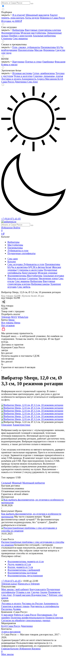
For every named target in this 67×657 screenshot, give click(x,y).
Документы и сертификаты (44, 606)
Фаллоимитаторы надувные (22, 572)
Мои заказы (7, 654)
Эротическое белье (11, 70)
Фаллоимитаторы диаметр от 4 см (25, 561)
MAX (14, 317)
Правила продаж (54, 617)
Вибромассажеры (40, 284)
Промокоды (54, 592)
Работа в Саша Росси (25, 614)
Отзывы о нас (23, 592)
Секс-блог (32, 81)
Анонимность (29, 79)
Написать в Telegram (29, 583)
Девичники (20, 81)
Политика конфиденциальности (28, 617)
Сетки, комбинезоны (44, 73)
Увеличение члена (48, 278)
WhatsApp (23, 317)
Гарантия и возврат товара (15, 606)
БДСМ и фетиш (36, 267)
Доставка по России (32, 603)
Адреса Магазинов (47, 79)
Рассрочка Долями (11, 609)
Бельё (48, 267)
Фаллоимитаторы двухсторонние (25, 575)
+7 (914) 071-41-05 (11, 218)
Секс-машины (20, 38)
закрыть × (6, 15)
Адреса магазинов (11, 631)
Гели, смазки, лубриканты (26, 47)
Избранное (7, 227)
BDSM (4, 59)
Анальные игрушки (53, 275)
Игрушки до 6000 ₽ (11, 21)
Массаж (38, 50)
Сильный (6, 482)
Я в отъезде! (18, 15)
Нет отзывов (8, 325)
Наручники (18, 61)
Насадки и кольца (16, 278)
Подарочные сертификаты (21, 253)
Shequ (11, 319)
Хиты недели (32, 17)
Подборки (6, 12)
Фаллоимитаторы (10, 33)
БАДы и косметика (17, 267)
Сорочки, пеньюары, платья (48, 76)
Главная (5, 648)
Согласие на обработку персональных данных (25, 620)
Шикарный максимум (37, 15)
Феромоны (49, 50)
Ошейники (48, 61)
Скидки (35, 592)
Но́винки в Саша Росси (52, 17)
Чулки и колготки (23, 76)
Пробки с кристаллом (20, 35)
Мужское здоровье (47, 272)
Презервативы (48, 47)
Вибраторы (18, 30)
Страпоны (6, 38)
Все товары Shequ (10, 322)
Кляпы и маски (9, 64)
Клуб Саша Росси (10, 626)
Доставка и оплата (11, 79)
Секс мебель (23, 287)
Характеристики (21, 424)
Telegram (5, 317)
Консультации (29, 272)
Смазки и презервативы (14, 44)
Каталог (14, 648)
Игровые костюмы (22, 73)
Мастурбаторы (15, 245)
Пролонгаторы (26, 50)
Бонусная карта (38, 589)
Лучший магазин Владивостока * (30, 595)
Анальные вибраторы (44, 35)
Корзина (21, 650)
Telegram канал (9, 583)
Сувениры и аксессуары (30, 270)
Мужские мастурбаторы (33, 33)
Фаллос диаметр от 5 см (20, 567)
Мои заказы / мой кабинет (15, 589)
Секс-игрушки (9, 27)
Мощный (17, 482)
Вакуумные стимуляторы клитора (43, 30)
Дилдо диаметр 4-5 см (19, 564)
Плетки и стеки (33, 61)
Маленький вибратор (33, 482)
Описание (6, 424)
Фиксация (60, 61)
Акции (43, 592)
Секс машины (22, 281)
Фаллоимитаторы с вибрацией (23, 570)
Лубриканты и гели (17, 250)
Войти (16, 227)
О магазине (7, 614)
